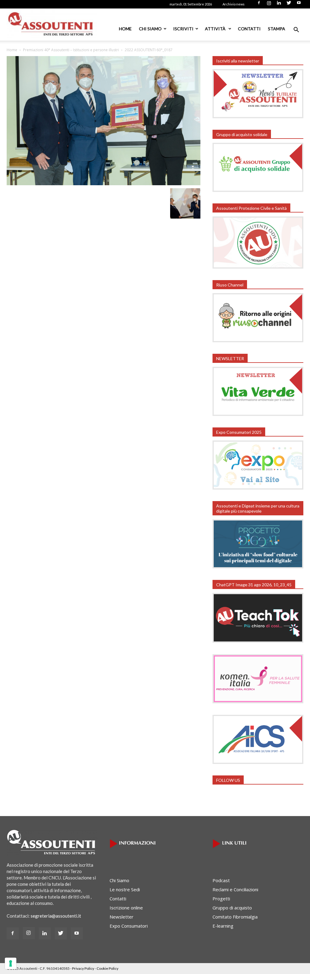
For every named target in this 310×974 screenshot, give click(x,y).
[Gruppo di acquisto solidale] (258, 190)
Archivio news (234, 4)
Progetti (221, 898)
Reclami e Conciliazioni (235, 889)
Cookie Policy (107, 968)
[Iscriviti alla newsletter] (258, 116)
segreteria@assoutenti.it (56, 916)
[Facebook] (258, 4)
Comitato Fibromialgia (235, 917)
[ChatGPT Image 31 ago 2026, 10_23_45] (258, 641)
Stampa (276, 28)
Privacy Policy (83, 968)
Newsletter (122, 917)
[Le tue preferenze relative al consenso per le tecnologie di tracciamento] (10, 963)
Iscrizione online (126, 908)
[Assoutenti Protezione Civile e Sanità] (258, 267)
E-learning (223, 926)
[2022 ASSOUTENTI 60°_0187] (103, 183)
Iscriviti (183, 28)
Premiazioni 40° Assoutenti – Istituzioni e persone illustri (71, 49)
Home (125, 28)
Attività (215, 28)
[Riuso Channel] (258, 340)
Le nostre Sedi (125, 889)
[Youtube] (298, 4)
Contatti (249, 28)
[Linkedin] (278, 4)
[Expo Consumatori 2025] (258, 488)
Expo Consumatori (129, 926)
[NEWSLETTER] (258, 414)
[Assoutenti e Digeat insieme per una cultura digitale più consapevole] (258, 567)
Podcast (221, 880)
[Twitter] (288, 4)
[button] (296, 30)
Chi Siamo (150, 28)
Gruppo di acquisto (232, 908)
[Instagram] (268, 4)
